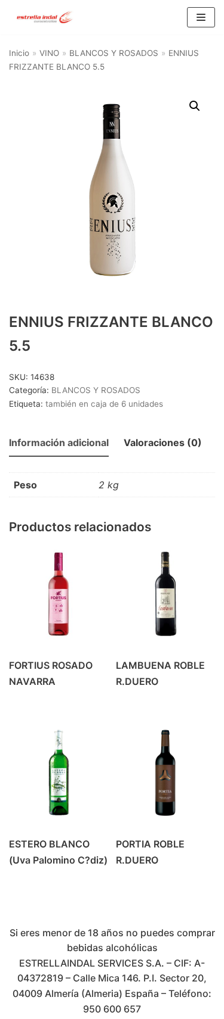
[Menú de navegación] (201, 17)
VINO (49, 53)
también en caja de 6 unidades (104, 404)
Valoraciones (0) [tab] (163, 442)
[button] (194, 106)
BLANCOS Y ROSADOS (113, 53)
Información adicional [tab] (59, 442)
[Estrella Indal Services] (45, 17)
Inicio (19, 53)
